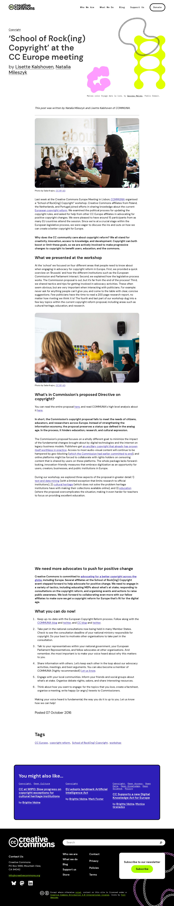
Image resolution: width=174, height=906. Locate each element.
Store (66, 874)
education (125, 488)
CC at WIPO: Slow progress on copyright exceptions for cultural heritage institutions (40, 792)
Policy (129, 788)
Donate (157, 7)
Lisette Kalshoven (34, 67)
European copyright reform (51, 210)
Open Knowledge (130, 786)
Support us (69, 869)
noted (78, 892)
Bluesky (14, 883)
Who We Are (87, 7)
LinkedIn (30, 883)
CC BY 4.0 (60, 190)
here (77, 406)
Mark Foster (96, 799)
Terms (93, 874)
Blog (122, 7)
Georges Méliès (134, 96)
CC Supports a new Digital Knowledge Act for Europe (131, 796)
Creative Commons (22, 7)
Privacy (93, 861)
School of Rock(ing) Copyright (90, 742)
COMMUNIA (118, 199)
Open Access (135, 783)
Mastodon (22, 883)
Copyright (15, 29)
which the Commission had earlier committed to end (101, 453)
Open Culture (42, 783)
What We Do (107, 7)
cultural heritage (63, 484)
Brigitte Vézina (31, 802)
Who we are (70, 854)
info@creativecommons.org (24, 875)
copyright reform (60, 742)
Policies (94, 868)
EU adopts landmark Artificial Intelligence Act (87, 791)
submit (161, 842)
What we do (70, 859)
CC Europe (41, 742)
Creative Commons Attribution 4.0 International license (79, 895)
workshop (115, 742)
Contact (94, 854)
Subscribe (142, 869)
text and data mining (47, 481)
